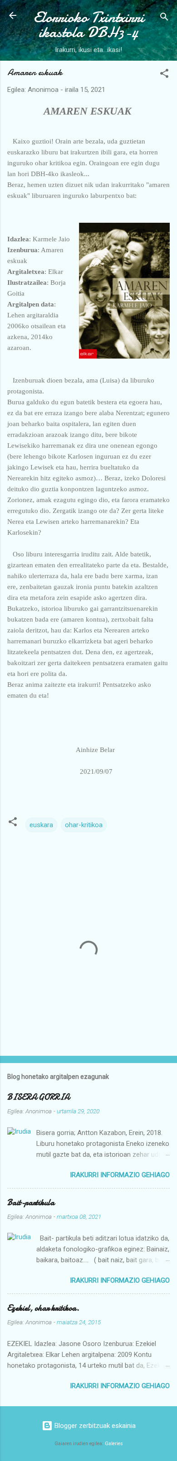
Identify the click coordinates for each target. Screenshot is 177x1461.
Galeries (114, 1444)
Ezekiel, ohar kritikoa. (43, 1308)
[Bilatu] (164, 18)
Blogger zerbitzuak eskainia (94, 1426)
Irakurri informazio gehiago (120, 1175)
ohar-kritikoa (84, 825)
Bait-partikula (30, 1202)
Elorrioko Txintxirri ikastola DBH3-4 (89, 25)
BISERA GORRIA (38, 1097)
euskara (41, 825)
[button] (164, 75)
